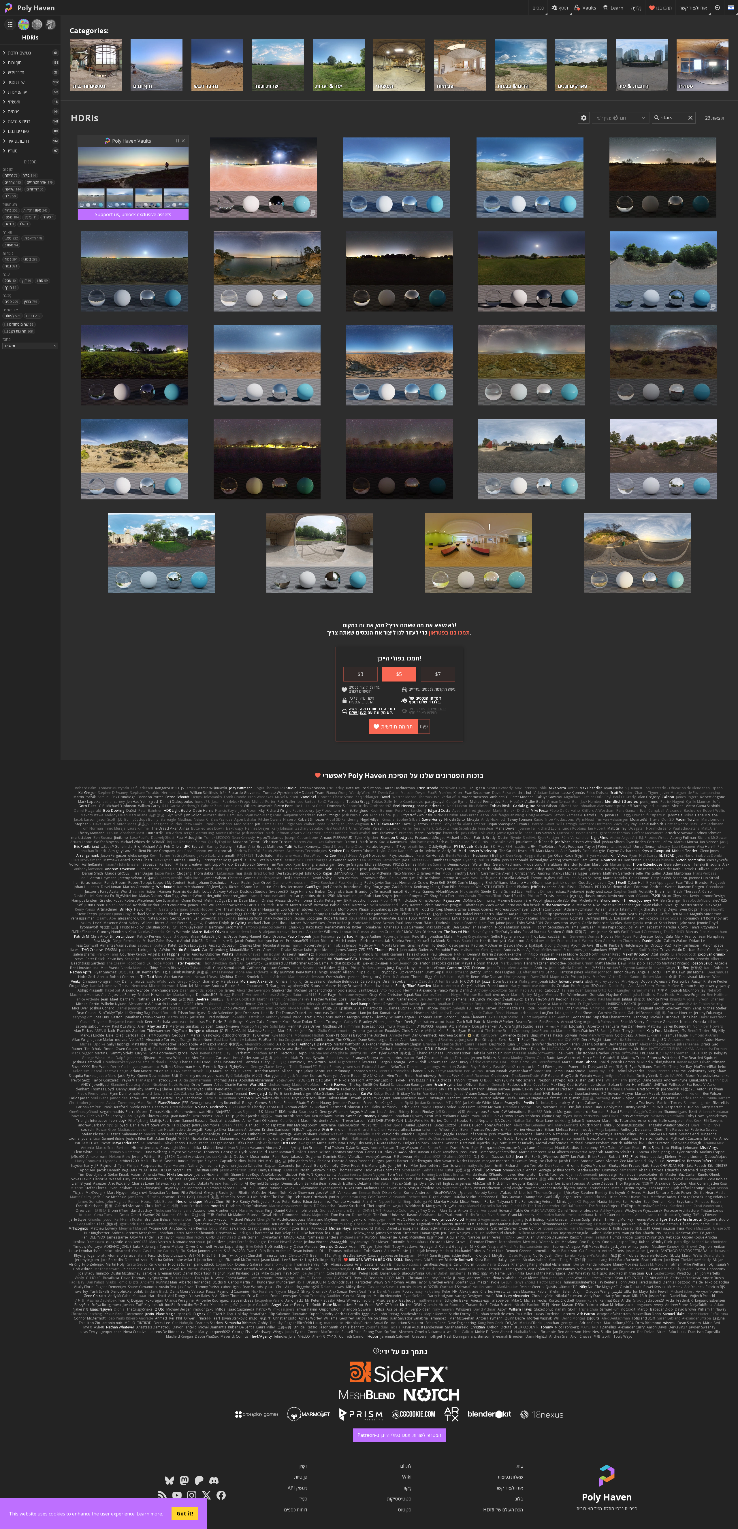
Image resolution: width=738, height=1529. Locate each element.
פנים (11, 301)
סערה (48, 217)
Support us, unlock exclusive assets (133, 214)
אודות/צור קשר (693, 8)
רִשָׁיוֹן (302, 1466)
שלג (24, 224)
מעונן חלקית (35, 210)
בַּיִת (520, 1466)
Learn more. (150, 1514)
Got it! (185, 1513)
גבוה (11, 266)
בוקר (29, 175)
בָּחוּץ (30, 301)
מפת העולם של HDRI (503, 1510)
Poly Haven (36, 7)
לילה (10, 196)
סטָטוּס (404, 1510)
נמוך (11, 259)
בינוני (30, 259)
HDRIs (84, 118)
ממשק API (297, 1488)
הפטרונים (450, 775)
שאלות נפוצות (510, 1477)
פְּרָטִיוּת (300, 1477)
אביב (10, 280)
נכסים (538, 8)
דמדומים (35, 189)
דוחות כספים (295, 1510)
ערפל (31, 217)
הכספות (355, 702)
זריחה (11, 175)
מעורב (11, 245)
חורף (10, 287)
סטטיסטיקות (399, 1499)
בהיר (11, 210)
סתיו (42, 280)
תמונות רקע (21, 331)
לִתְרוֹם (405, 1466)
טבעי (11, 238)
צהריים (13, 182)
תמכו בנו (664, 8)
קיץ (26, 280)
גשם (9, 224)
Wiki (406, 1477)
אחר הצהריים (40, 182)
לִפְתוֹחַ (12, 315)
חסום (33, 315)
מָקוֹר (406, 1488)
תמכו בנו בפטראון (449, 632)
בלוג (519, 1499)
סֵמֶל (303, 1499)
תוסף (563, 8)
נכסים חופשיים (360, 689)
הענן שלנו (357, 712)
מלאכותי (33, 238)
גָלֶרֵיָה (636, 8)
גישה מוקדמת (444, 689)
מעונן (12, 217)
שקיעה (13, 189)
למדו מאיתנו (436, 708)
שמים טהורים (21, 324)
